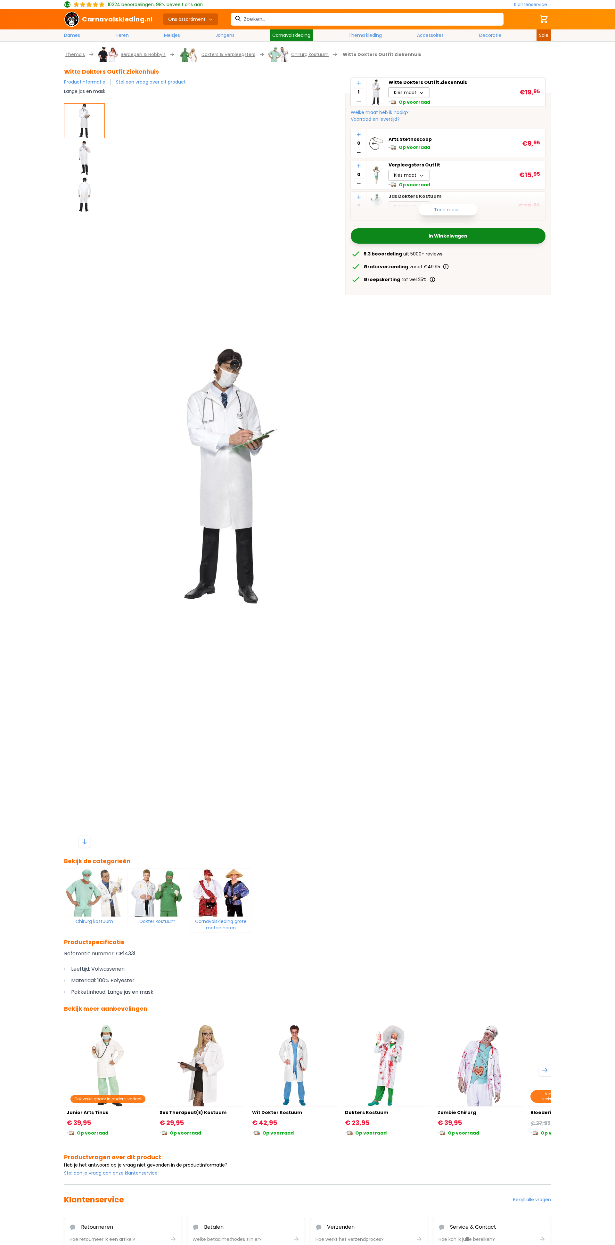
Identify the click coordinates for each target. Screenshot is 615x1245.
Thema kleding (365, 35)
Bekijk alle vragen (532, 1199)
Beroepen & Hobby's (143, 54)
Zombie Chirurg (457, 1112)
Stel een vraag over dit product (151, 82)
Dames (72, 35)
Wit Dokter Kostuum (277, 1112)
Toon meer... (448, 209)
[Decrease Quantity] (359, 101)
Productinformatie (84, 82)
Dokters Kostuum (366, 1112)
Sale (543, 35)
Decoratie (490, 35)
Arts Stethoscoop (410, 139)
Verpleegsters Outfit (414, 165)
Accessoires (430, 35)
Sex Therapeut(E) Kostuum (193, 1112)
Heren (122, 35)
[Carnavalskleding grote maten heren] (221, 893)
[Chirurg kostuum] (94, 893)
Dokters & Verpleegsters (228, 54)
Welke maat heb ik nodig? (380, 112)
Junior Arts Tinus (87, 1112)
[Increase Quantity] (359, 83)
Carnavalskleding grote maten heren (221, 924)
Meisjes (172, 35)
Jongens (225, 35)
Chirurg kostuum (310, 54)
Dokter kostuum (158, 921)
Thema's (75, 54)
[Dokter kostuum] (158, 893)
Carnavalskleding (291, 35)
